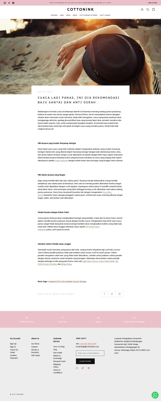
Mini (68, 15)
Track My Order (14, 351)
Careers (34, 347)
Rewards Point (59, 361)
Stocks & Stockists (35, 351)
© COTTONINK (17, 394)
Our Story (35, 344)
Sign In (13, 347)
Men (62, 15)
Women (54, 15)
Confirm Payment (14, 356)
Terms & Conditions (57, 371)
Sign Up (13, 344)
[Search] (148, 9)
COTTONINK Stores (88, 15)
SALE (75, 15)
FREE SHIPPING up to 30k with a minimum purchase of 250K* (80, 3)
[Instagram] (5, 3)
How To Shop (59, 347)
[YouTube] (9, 3)
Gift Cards (105, 15)
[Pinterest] (13, 3)
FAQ (55, 350)
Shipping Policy (57, 365)
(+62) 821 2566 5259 (87, 344)
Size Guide (57, 353)
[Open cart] (153, 9)
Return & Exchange (57, 357)
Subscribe (85, 361)
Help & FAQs (152, 3)
